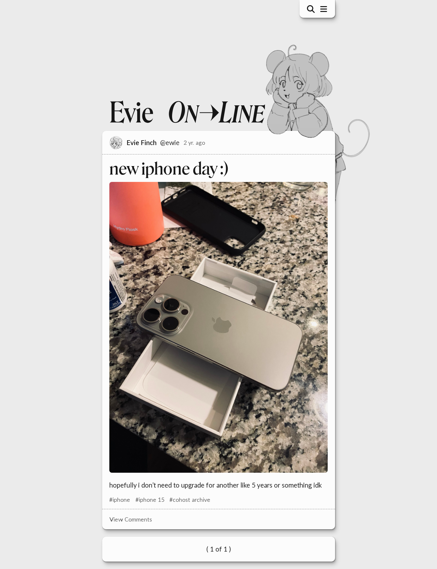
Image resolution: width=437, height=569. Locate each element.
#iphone (119, 499)
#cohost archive (189, 499)
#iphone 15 (150, 499)
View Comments (130, 519)
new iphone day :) (168, 169)
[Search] (311, 9)
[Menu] (323, 9)
